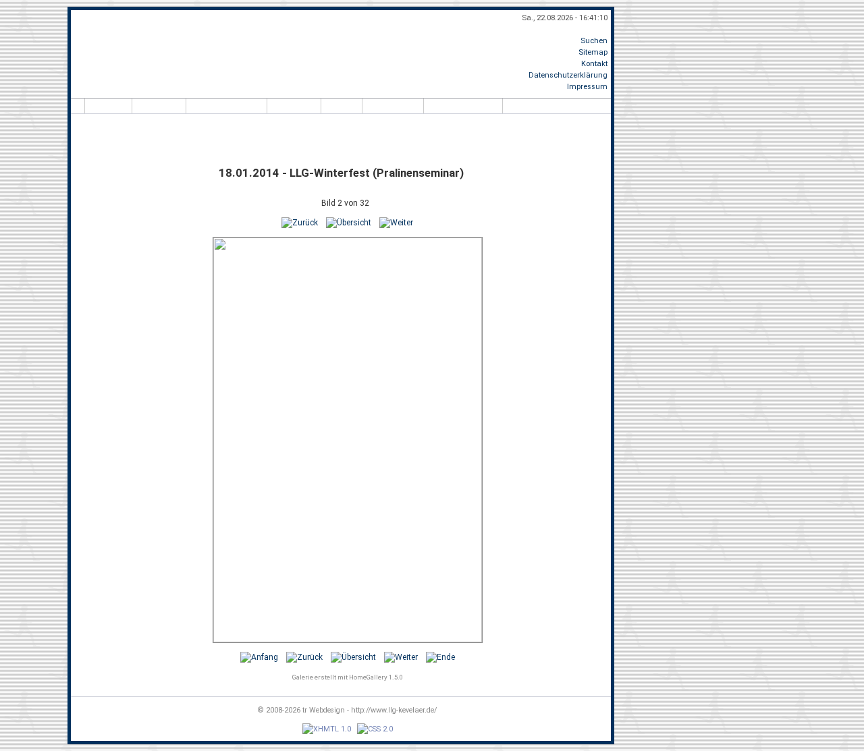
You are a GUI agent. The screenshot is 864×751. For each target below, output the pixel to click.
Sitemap (593, 52)
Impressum (587, 86)
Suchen (594, 40)
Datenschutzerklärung (568, 75)
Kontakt (594, 63)
